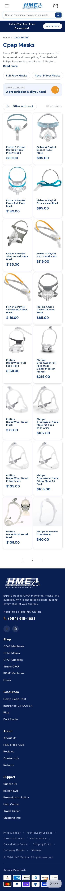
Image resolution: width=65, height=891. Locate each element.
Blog (6, 712)
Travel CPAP (11, 666)
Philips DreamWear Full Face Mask (16, 363)
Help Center (11, 804)
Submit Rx (10, 784)
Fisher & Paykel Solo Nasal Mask (47, 255)
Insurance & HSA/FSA (17, 706)
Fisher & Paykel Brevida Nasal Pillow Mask (15, 150)
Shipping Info (12, 818)
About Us (9, 738)
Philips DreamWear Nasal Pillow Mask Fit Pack (48, 479)
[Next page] (42, 560)
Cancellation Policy (15, 844)
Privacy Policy (11, 832)
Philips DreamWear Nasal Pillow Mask (17, 478)
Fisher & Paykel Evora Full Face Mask (15, 203)
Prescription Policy (16, 797)
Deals (7, 680)
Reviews (8, 751)
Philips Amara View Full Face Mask (45, 310)
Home (6, 37)
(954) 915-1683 (21, 618)
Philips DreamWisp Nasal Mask (17, 534)
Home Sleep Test (14, 699)
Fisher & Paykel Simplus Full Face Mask (17, 256)
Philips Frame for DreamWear (47, 533)
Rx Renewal (11, 791)
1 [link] (23, 560)
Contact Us (11, 758)
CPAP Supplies (13, 660)
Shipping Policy (42, 844)
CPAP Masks (11, 653)
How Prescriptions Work (55, 90)
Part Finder (11, 719)
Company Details (14, 850)
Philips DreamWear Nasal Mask (17, 422)
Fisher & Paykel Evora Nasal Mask (48, 202)
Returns (8, 765)
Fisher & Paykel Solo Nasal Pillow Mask (16, 310)
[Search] (58, 15)
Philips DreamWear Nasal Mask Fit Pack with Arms (48, 423)
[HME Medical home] (22, 583)
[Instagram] (15, 629)
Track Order (11, 811)
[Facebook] (6, 629)
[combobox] (29, 15)
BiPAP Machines (13, 673)
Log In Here (52, 26)
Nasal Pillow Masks (47, 75)
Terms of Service (13, 838)
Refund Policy (38, 838)
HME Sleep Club (13, 745)
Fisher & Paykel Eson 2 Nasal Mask (46, 150)
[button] (7, 6)
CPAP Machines (13, 646)
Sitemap (36, 850)
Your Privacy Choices (39, 832)
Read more (10, 66)
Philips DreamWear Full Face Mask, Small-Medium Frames (46, 366)
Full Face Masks (16, 75)
